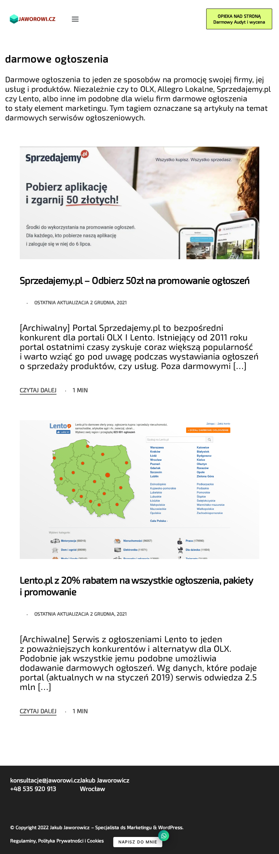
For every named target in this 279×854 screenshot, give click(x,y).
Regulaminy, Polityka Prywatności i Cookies (57, 840)
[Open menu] (75, 19)
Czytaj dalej (38, 390)
